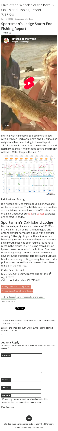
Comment (6, 355)
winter (40, 213)
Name (6, 379)
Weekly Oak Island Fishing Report (16, 286)
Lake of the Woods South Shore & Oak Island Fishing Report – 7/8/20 (27, 329)
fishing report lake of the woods (30, 297)
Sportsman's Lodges (24, 19)
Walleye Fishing (8, 301)
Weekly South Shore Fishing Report (17, 291)
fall (30, 213)
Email (5, 387)
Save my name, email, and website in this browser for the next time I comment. (24, 401)
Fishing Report (8, 297)
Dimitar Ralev (37, 427)
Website (6, 395)
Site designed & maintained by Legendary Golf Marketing (29, 424)
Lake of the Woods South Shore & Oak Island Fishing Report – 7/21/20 (29, 322)
